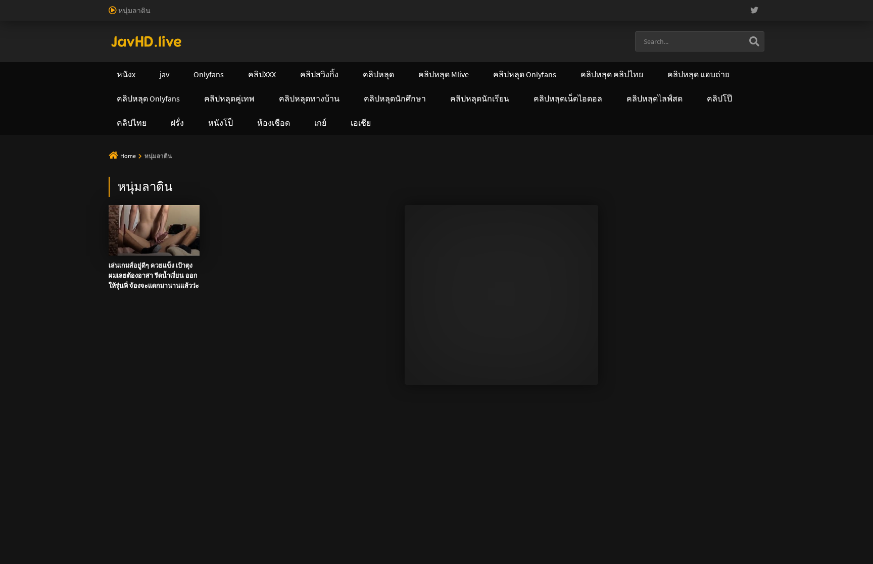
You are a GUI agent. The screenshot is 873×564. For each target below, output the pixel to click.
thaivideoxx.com (354, 106)
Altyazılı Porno (366, 171)
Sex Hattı (122, 36)
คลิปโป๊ (504, 64)
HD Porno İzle (413, 171)
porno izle (35, 5)
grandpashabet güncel (88, 26)
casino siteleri (560, 5)
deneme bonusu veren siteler (306, 5)
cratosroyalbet (703, 15)
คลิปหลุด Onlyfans (345, 64)
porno (9, 5)
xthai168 (511, 171)
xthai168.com (366, 84)
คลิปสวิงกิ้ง (198, 64)
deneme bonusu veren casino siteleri (410, 5)
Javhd (484, 171)
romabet (828, 15)
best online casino (313, 15)
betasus (570, 15)
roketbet (859, 15)
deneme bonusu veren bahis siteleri (151, 15)
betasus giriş (534, 15)
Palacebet (174, 5)
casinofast (209, 5)
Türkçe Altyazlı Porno (171, 36)
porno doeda (71, 5)
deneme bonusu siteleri (621, 5)
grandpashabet (27, 26)
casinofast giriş (787, 15)
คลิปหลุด (265, 64)
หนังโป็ (562, 64)
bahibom (243, 5)
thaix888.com (180, 127)
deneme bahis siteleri (503, 5)
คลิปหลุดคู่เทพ (434, 64)
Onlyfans (132, 64)
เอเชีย (617, 64)
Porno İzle (455, 171)
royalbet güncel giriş (124, 5)
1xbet (502, 15)
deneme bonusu (780, 5)
